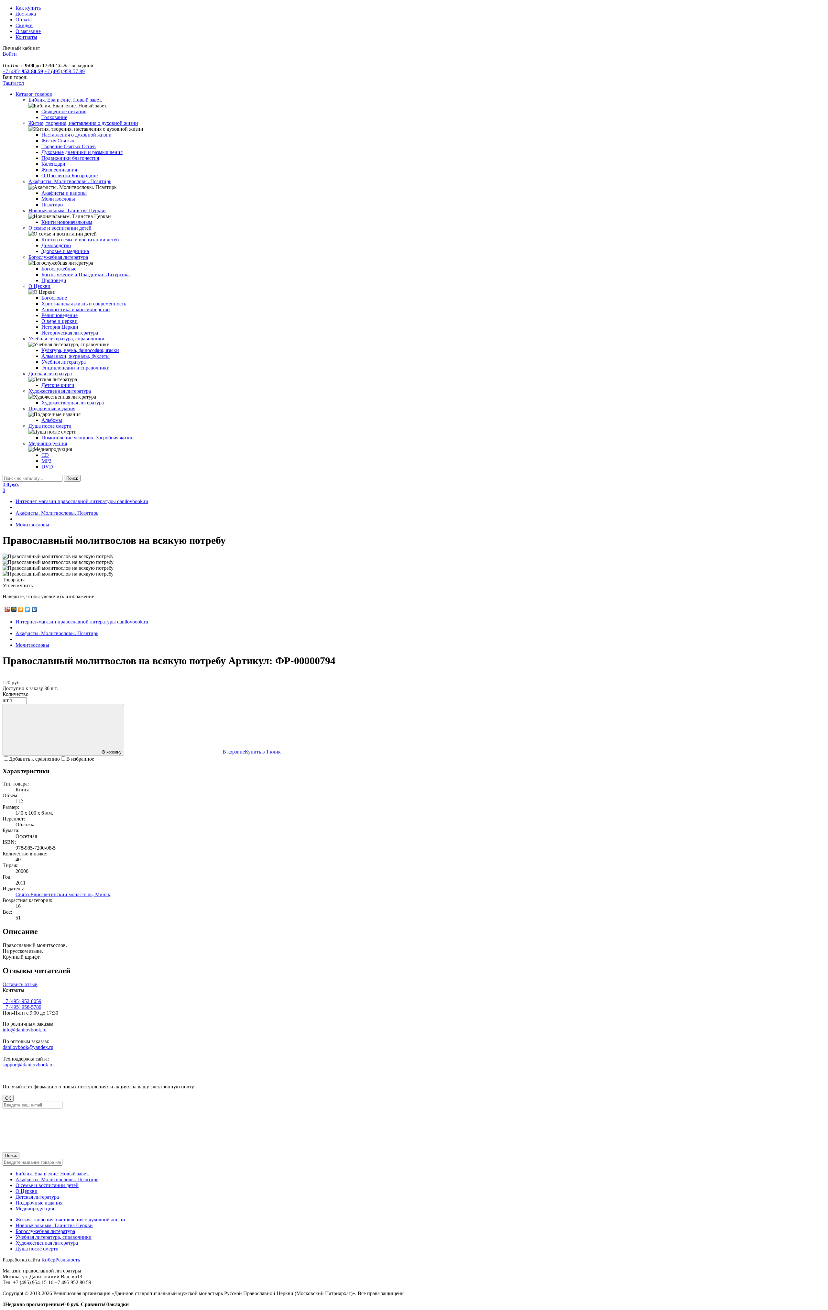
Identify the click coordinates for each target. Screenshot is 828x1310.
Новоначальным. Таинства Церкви (54, 1225)
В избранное (80, 759)
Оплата (24, 19)
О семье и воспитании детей (47, 1185)
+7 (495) (23, 71)
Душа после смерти (37, 1248)
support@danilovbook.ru (28, 1064)
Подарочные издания (39, 1202)
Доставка (26, 14)
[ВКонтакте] (34, 609)
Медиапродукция (35, 1208)
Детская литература (37, 1197)
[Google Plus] (7, 609)
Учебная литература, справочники (54, 1237)
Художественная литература (47, 1243)
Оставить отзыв (20, 984)
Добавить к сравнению (34, 759)
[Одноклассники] (20, 609)
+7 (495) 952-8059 (22, 1001)
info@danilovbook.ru (25, 1029)
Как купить (28, 8)
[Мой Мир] (14, 609)
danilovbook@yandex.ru (28, 1047)
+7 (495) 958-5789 (22, 1007)
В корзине (234, 751)
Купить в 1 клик (263, 751)
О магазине (28, 31)
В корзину (112, 752)
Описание (20, 931)
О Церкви (27, 1191)
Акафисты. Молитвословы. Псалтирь (57, 1179)
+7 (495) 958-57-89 (64, 71)
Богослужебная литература (45, 1231)
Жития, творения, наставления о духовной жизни (70, 1219)
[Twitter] (27, 609)
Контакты (26, 37)
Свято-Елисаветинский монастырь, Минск (63, 894)
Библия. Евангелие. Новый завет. (52, 1173)
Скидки (24, 25)
